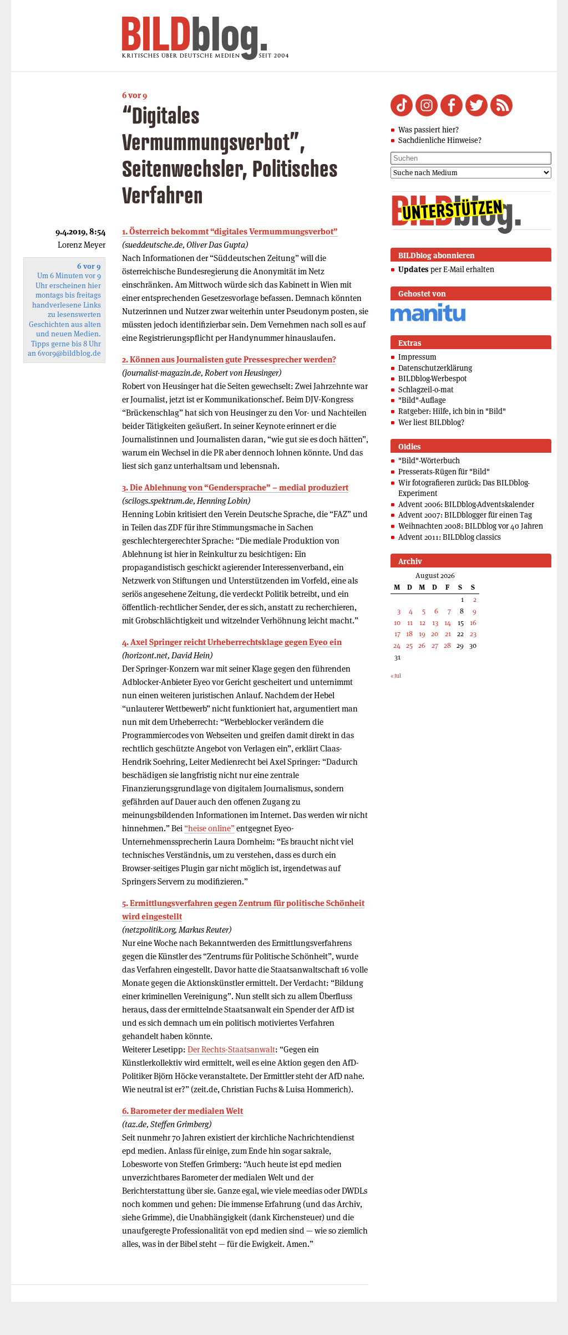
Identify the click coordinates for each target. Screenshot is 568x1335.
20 (434, 633)
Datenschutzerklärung (435, 368)
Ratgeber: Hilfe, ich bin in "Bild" (452, 411)
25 (409, 645)
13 (435, 622)
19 (422, 633)
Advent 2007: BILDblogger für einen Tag (465, 515)
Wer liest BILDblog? (431, 422)
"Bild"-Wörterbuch (429, 461)
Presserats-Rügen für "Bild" (444, 472)
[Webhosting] (427, 319)
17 (397, 633)
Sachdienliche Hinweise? (439, 140)
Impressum (417, 357)
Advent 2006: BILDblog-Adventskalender (466, 504)
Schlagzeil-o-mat (426, 390)
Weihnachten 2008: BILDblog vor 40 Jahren (470, 526)
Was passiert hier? (428, 130)
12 (422, 622)
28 (447, 645)
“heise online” (209, 828)
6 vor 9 (134, 95)
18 (409, 633)
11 (410, 622)
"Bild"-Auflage (422, 400)
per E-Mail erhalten (446, 269)
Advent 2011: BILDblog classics (449, 537)
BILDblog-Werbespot (432, 378)
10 (397, 622)
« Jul (395, 675)
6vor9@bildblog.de (69, 353)
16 (473, 622)
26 (421, 645)
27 (435, 645)
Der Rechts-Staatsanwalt (231, 1049)
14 (447, 622)
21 (448, 633)
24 (396, 645)
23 (473, 633)
